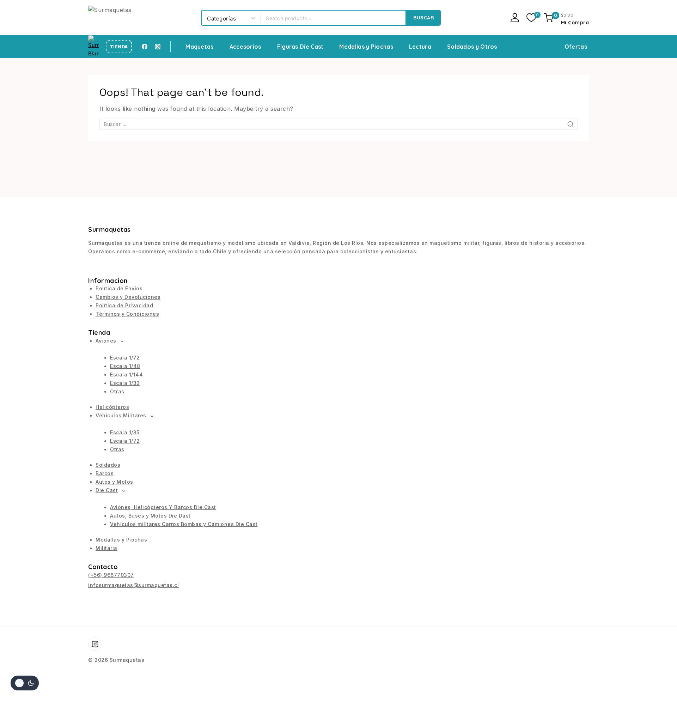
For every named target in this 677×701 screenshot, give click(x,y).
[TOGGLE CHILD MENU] (122, 341)
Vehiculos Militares (121, 415)
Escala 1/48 (125, 366)
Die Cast (107, 490)
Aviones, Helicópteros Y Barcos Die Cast (163, 507)
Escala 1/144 (126, 374)
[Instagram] (157, 46)
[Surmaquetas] (141, 17)
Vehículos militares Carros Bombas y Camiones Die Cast (184, 524)
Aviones (106, 341)
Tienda (119, 46)
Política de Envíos (119, 288)
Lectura (420, 46)
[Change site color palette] (25, 683)
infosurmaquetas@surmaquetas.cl (133, 585)
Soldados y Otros (472, 46)
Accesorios (245, 46)
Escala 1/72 (125, 358)
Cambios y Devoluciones (128, 297)
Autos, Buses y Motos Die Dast (150, 516)
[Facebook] (144, 46)
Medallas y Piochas (366, 46)
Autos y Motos (114, 482)
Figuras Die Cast (300, 46)
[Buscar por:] (338, 123)
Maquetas (199, 46)
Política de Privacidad (124, 305)
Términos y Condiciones (127, 314)
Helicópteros (112, 407)
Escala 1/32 (125, 383)
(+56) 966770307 (111, 575)
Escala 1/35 (125, 432)
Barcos (105, 473)
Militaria (106, 548)
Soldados (108, 465)
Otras (117, 391)
